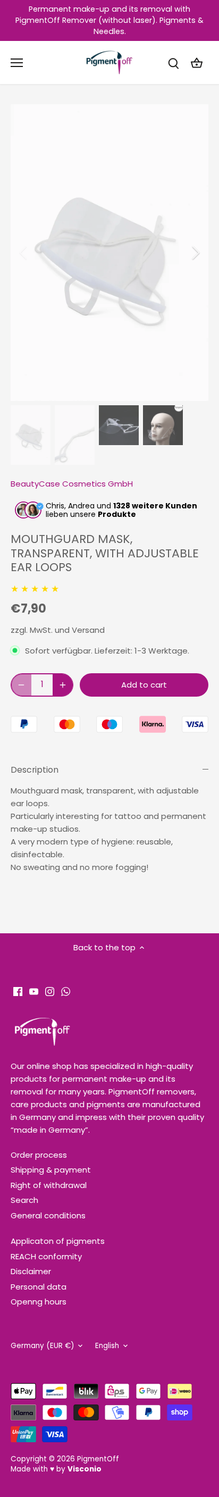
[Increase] (63, 685)
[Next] (195, 252)
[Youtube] (33, 990)
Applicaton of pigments (58, 1241)
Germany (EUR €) (42, 1346)
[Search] (173, 62)
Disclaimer (31, 1271)
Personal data (38, 1286)
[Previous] (24, 252)
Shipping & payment (51, 1169)
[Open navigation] (17, 62)
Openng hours (38, 1301)
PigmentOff (98, 1459)
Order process (39, 1154)
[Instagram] (49, 990)
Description (34, 770)
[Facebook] (17, 990)
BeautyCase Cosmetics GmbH (72, 483)
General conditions (48, 1215)
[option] (109, 252)
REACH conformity (46, 1256)
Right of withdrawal (49, 1185)
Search (24, 1200)
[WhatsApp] (65, 990)
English (107, 1346)
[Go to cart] (196, 62)
